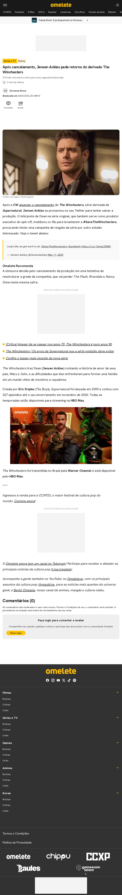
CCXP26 (7, 12)
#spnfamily (74, 246)
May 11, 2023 (55, 255)
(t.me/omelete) (61, 569)
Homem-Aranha (97, 12)
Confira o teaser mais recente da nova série (37, 358)
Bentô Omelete (24, 590)
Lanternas (66, 12)
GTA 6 (41, 12)
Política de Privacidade (17, 842)
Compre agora (24, 501)
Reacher (52, 12)
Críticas (6, 704)
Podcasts (19, 12)
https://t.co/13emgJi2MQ (95, 246)
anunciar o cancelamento (36, 205)
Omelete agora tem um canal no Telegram (35, 564)
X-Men (31, 12)
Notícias (7, 698)
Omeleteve (75, 579)
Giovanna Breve (18, 90)
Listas (5, 710)
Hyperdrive (46, 584)
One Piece (80, 12)
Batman (112, 12)
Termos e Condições (16, 833)
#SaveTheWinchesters (54, 246)
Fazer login (16, 633)
